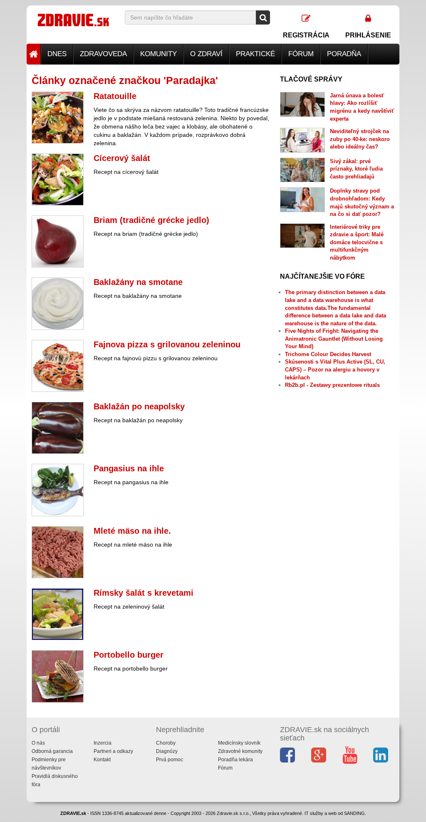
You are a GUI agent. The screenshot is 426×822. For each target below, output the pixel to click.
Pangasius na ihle (129, 468)
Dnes (57, 54)
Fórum (301, 54)
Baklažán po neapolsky (139, 406)
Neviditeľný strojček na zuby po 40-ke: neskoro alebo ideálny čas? (360, 139)
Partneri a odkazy (113, 751)
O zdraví (206, 54)
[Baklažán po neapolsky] (58, 428)
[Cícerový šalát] (58, 180)
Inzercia (102, 743)
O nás (38, 743)
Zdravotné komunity (240, 751)
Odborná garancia (52, 751)
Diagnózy (167, 751)
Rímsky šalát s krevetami (143, 592)
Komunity (158, 54)
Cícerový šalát (122, 158)
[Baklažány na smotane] (58, 303)
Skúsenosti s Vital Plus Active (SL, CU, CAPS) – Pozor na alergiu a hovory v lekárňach (335, 369)
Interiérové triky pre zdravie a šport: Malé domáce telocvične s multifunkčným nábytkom (357, 242)
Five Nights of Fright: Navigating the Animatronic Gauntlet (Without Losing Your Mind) (334, 338)
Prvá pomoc (169, 760)
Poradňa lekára (235, 760)
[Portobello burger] (58, 676)
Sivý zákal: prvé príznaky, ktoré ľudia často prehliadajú (356, 169)
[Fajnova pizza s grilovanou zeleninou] (58, 366)
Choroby (166, 743)
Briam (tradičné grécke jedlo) (151, 220)
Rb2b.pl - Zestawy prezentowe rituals (332, 385)
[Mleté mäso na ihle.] (58, 552)
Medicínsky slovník (239, 743)
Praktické (255, 54)
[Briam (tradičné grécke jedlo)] (58, 241)
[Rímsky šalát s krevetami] (58, 614)
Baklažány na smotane (138, 282)
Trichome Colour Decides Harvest (328, 354)
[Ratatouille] (58, 118)
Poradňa (344, 54)
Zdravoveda (103, 54)
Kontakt (102, 760)
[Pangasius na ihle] (58, 490)
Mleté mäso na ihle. (132, 530)
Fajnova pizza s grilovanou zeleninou (167, 344)
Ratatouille (115, 96)
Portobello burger (128, 654)
